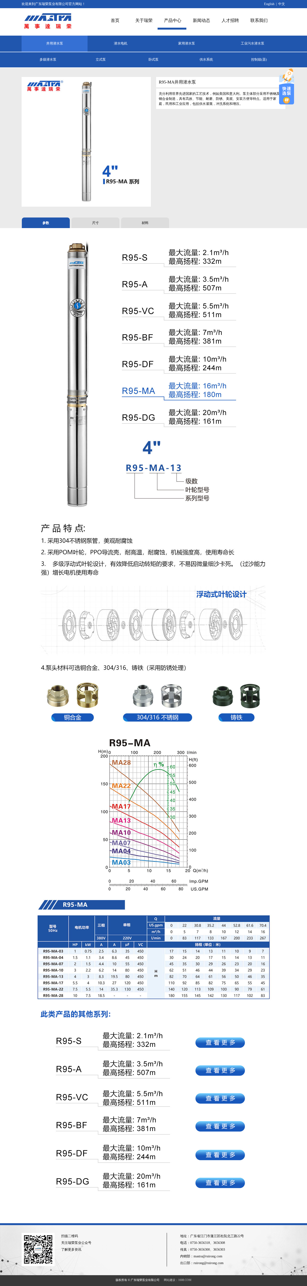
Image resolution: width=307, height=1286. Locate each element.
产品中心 (172, 20)
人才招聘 (230, 20)
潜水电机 (120, 43)
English (269, 4)
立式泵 (101, 59)
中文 (281, 4)
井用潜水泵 (54, 43)
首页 (115, 20)
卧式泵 (153, 59)
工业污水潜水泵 (252, 43)
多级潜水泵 (48, 59)
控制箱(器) (259, 59)
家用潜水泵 (186, 43)
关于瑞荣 (144, 20)
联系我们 (259, 20)
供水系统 (206, 59)
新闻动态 (201, 20)
